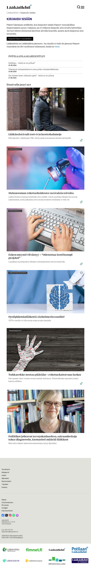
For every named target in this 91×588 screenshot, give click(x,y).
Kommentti (13, 392)
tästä (57, 46)
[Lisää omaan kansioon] (81, 90)
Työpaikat (5, 484)
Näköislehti (5, 478)
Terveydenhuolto (15, 90)
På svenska (5, 505)
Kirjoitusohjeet (6, 481)
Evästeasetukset (7, 511)
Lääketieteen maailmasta (18, 273)
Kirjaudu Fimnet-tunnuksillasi (19, 39)
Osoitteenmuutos (7, 502)
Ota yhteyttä (6, 469)
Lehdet (4, 475)
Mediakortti (5, 472)
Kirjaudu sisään (28, 12)
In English (5, 508)
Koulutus (4, 487)
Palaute (4, 500)
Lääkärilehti (12, 12)
